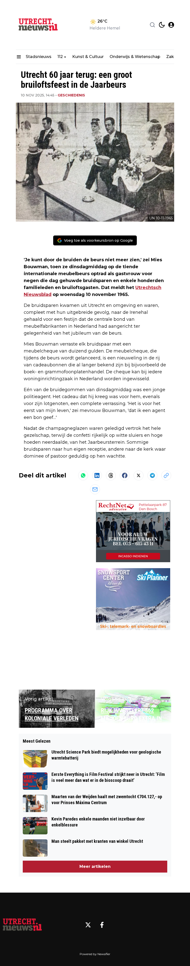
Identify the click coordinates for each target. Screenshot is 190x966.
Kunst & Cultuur (88, 56)
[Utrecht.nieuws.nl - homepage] (38, 24)
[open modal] (171, 25)
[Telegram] (152, 475)
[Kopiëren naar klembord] (166, 475)
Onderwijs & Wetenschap (135, 56)
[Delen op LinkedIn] (97, 475)
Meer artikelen (95, 866)
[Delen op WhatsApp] (83, 475)
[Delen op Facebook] (125, 475)
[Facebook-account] (102, 925)
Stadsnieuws (38, 56)
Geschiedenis (71, 95)
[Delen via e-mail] (95, 489)
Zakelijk (174, 56)
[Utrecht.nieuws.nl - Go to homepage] (22, 925)
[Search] (152, 25)
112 (60, 56)
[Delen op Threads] (111, 475)
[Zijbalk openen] (19, 57)
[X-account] (88, 925)
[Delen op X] (138, 475)
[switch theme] (161, 24)
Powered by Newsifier (95, 954)
